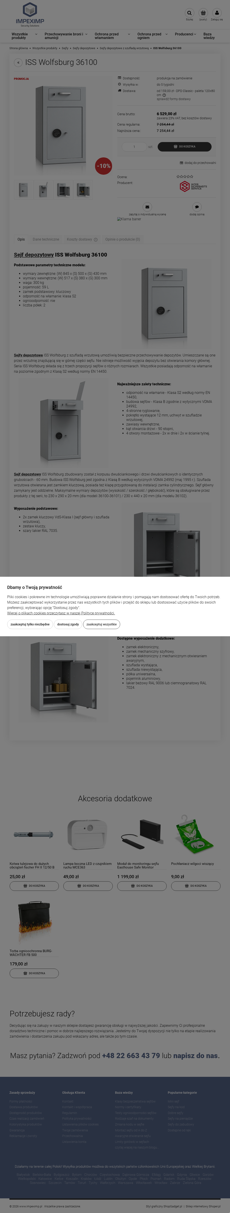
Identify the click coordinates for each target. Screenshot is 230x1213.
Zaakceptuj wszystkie (101, 624)
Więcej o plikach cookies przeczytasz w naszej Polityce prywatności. (61, 613)
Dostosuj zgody (68, 624)
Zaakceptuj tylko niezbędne (30, 624)
